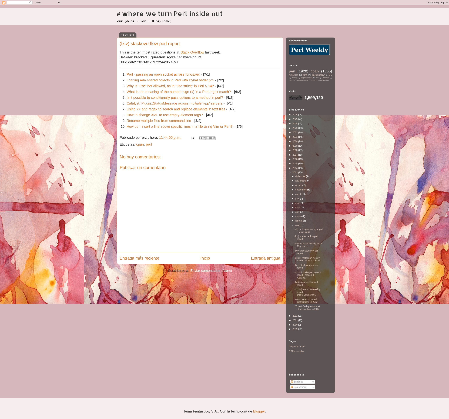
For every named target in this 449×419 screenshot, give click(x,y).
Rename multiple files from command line (159, 121)
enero (298, 225)
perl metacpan (302, 80)
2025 (295, 119)
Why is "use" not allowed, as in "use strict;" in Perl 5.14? (170, 86)
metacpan (293, 75)
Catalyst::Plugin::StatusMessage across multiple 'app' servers (174, 103)
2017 (295, 154)
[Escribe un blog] (204, 138)
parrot (291, 80)
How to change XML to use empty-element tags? (165, 115)
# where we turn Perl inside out (170, 13)
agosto (299, 194)
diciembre (300, 176)
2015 (295, 163)
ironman (326, 78)
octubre (299, 185)
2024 (295, 123)
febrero (299, 220)
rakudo (323, 80)
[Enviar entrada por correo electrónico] (192, 137)
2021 (295, 137)
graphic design (307, 78)
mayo (298, 207)
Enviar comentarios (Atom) (211, 271)
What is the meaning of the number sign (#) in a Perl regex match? (179, 92)
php (330, 75)
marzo (298, 216)
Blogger (259, 411)
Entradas (298, 381)
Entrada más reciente (139, 258)
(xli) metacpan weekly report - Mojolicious (308, 230)
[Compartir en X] (207, 138)
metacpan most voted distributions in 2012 (305, 300)
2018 (295, 150)
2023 (295, 128)
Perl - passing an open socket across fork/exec (163, 74)
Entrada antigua (265, 258)
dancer (294, 78)
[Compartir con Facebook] (210, 138)
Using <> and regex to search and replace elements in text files (176, 109)
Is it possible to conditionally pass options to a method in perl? (175, 97)
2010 (295, 324)
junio (298, 203)
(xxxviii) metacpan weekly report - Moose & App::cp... (307, 275)
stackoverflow (318, 75)
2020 (295, 141)
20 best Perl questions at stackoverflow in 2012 (307, 307)
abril (297, 212)
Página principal (297, 346)
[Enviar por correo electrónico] (200, 138)
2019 (295, 146)
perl (149, 144)
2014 (295, 168)
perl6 (305, 75)
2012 (295, 315)
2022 (295, 132)
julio (297, 198)
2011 (295, 320)
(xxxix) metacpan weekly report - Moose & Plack (307, 259)
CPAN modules (296, 351)
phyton (314, 80)
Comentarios (300, 387)
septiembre (301, 189)
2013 (295, 172)
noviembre (301, 180)
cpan (140, 144)
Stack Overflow (192, 52)
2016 (295, 159)
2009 (295, 329)
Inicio (205, 258)
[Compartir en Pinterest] (214, 138)
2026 (295, 114)
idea (317, 78)
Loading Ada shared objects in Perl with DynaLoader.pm (170, 80)
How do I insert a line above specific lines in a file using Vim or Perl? (179, 126)
